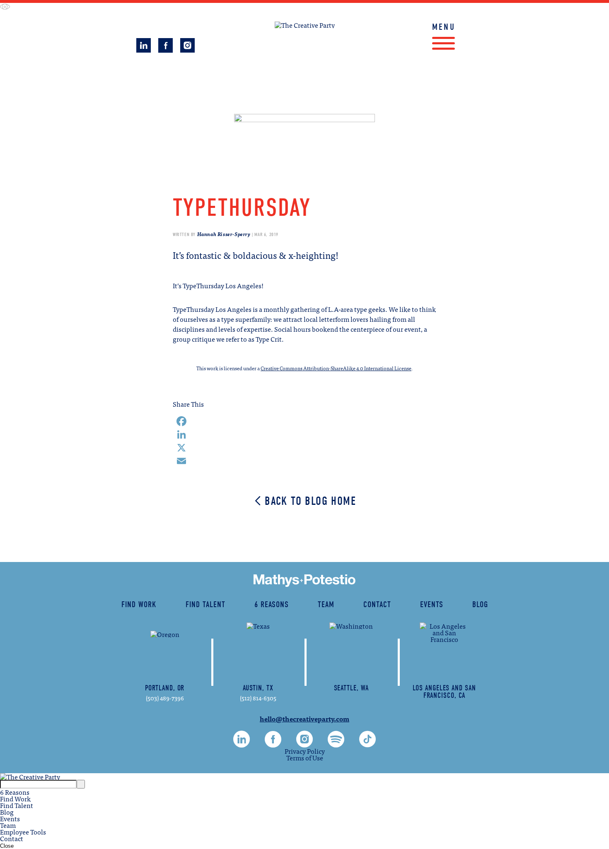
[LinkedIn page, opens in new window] (143, 49)
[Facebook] (304, 421)
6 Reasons (271, 604)
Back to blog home (310, 501)
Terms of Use (304, 757)
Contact (377, 604)
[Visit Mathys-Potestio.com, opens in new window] (304, 580)
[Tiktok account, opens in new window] (367, 743)
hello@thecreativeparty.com (304, 718)
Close (7, 846)
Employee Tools (23, 831)
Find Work (248, 87)
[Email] (304, 461)
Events (431, 604)
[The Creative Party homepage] (305, 24)
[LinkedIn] (304, 434)
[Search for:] (38, 783)
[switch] (5, 7)
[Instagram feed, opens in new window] (187, 49)
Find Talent (363, 87)
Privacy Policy (305, 750)
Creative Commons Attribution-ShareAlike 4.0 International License (336, 368)
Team (326, 604)
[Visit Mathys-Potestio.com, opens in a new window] (304, 88)
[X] (304, 447)
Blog (480, 604)
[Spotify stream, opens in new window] (336, 743)
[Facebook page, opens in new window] (165, 49)
